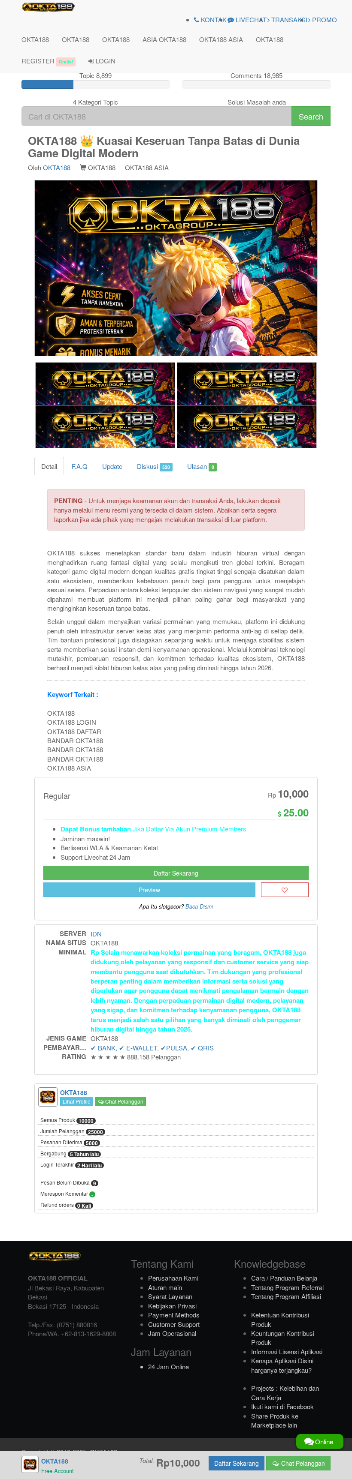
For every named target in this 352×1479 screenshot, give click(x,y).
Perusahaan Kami (173, 1277)
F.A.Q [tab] (80, 466)
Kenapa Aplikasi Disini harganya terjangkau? (282, 1365)
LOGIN (104, 60)
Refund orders (65, 1205)
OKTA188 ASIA (221, 39)
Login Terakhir (71, 1165)
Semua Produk (67, 1120)
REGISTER (47, 60)
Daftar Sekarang (176, 873)
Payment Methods (174, 1314)
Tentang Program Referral (287, 1287)
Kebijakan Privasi (172, 1305)
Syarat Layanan (170, 1296)
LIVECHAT (250, 19)
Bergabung (69, 1153)
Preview (149, 889)
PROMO (323, 19)
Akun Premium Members (211, 828)
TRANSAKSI (288, 19)
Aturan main (165, 1287)
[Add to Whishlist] (285, 889)
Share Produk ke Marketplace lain (274, 1420)
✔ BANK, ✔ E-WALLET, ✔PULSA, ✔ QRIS (152, 1047)
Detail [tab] (49, 466)
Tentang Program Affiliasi (286, 1296)
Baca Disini (199, 906)
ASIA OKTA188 (164, 39)
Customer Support (174, 1324)
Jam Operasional (172, 1333)
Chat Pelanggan (123, 1101)
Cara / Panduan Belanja (284, 1277)
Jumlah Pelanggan (71, 1131)
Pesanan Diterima (69, 1142)
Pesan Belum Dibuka (68, 1183)
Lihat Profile (77, 1101)
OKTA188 (35, 39)
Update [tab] (112, 466)
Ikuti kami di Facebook (282, 1406)
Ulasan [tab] (200, 466)
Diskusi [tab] (153, 466)
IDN (96, 933)
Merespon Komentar (66, 1194)
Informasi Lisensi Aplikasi (286, 1351)
